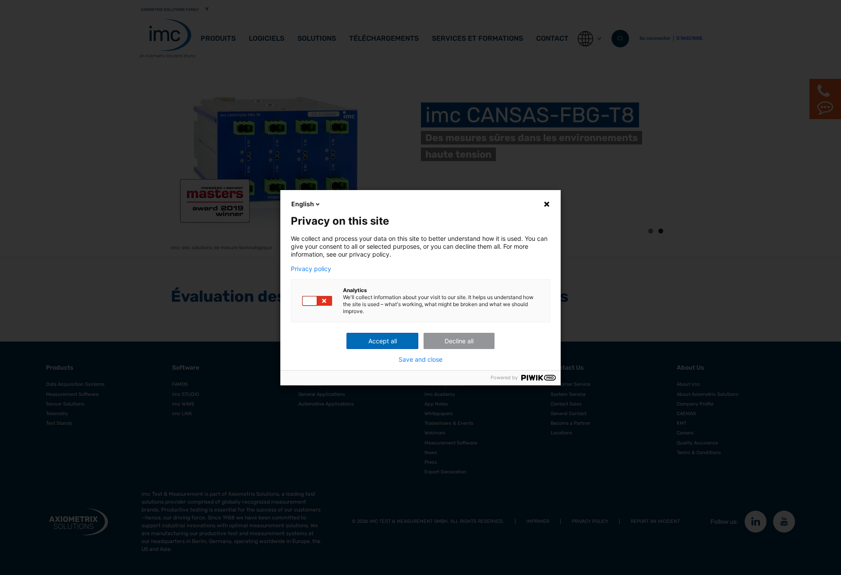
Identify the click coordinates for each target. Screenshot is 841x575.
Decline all (459, 341)
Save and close (420, 359)
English (302, 204)
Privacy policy (311, 268)
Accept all (382, 341)
